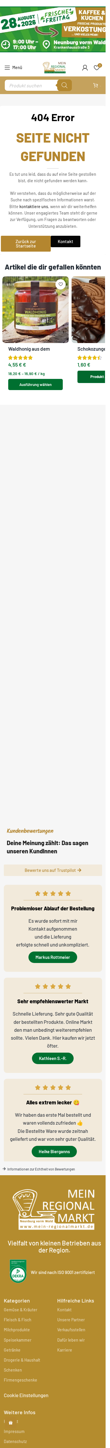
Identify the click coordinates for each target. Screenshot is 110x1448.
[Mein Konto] (85, 67)
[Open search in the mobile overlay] (38, 85)
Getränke (12, 1349)
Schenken (13, 1369)
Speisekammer (17, 1339)
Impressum (14, 1431)
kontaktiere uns (33, 206)
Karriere (64, 1349)
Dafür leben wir (71, 1339)
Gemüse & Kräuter (20, 1309)
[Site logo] (54, 67)
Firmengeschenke (20, 1379)
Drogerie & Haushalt (22, 1359)
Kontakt (64, 1309)
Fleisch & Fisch (17, 1319)
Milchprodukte (17, 1329)
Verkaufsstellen (71, 1329)
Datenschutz (15, 1441)
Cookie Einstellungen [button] (26, 1395)
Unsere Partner (71, 1319)
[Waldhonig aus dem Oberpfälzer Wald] (35, 309)
